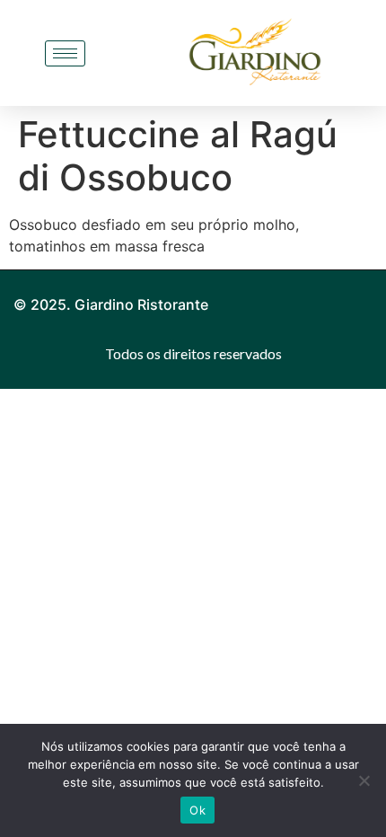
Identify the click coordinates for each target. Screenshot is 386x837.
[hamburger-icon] (65, 53)
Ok (197, 810)
